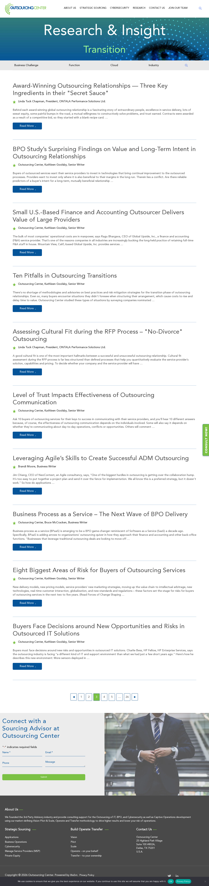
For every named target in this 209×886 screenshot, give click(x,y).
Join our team (177, 8)
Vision (74, 837)
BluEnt (73, 875)
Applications (12, 837)
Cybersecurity (119, 8)
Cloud (114, 65)
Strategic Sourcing (93, 8)
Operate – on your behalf (84, 851)
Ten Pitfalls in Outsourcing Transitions (65, 276)
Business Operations (16, 842)
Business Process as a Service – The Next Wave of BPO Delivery (100, 515)
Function (74, 65)
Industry (154, 65)
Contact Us (157, 8)
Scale (74, 846)
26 (127, 697)
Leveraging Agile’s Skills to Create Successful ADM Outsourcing (101, 459)
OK (170, 881)
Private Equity (12, 856)
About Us (70, 8)
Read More (27, 126)
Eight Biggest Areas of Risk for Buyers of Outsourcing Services (99, 571)
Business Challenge (26, 65)
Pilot (73, 842)
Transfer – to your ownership (86, 856)
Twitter (169, 876)
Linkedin (177, 876)
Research (139, 8)
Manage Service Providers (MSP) (22, 851)
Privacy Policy (86, 875)
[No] (205, 881)
